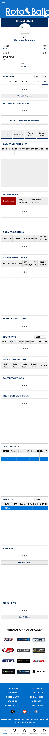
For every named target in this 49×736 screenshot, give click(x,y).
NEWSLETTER (37, 693)
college (24, 64)
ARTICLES (8, 548)
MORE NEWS (9, 603)
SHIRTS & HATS (12, 697)
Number (6, 46)
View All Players (24, 96)
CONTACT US (12, 688)
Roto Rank (18, 134)
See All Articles (24, 562)
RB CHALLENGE (36, 697)
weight (6, 53)
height (43, 53)
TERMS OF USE (36, 705)
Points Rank (30, 134)
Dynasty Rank (42, 134)
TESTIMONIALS (12, 693)
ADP (6, 134)
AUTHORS (36, 701)
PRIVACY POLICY (12, 705)
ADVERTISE (37, 688)
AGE (44, 46)
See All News (24, 617)
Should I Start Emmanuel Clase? (24, 121)
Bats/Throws (8, 57)
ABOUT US (12, 701)
